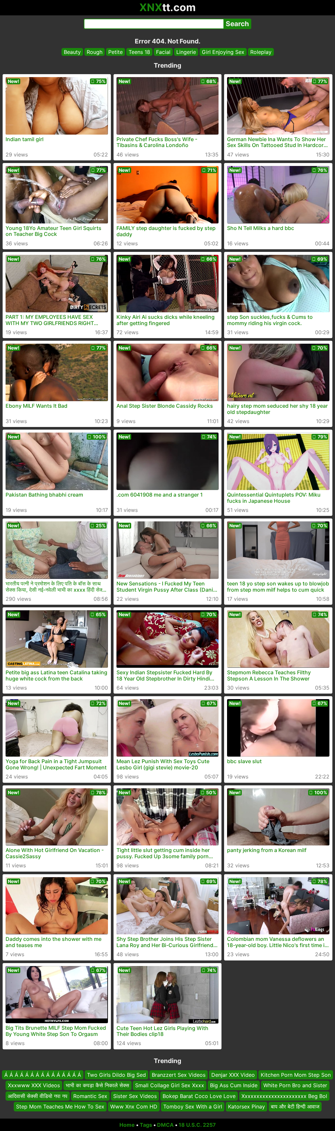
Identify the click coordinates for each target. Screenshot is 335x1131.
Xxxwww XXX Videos (34, 1085)
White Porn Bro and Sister (295, 1085)
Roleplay (261, 52)
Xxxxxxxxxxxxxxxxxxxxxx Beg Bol (284, 1095)
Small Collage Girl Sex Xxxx (169, 1085)
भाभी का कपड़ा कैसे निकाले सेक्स (97, 1085)
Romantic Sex (90, 1095)
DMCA (165, 1125)
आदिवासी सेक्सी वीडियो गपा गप (37, 1095)
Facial (163, 52)
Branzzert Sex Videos (178, 1075)
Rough (94, 52)
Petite (115, 52)
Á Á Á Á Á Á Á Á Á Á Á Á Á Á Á (42, 1075)
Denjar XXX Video (233, 1075)
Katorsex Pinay (246, 1106)
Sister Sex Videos (135, 1095)
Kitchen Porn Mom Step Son (296, 1075)
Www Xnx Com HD (133, 1106)
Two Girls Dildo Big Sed (116, 1075)
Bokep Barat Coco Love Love (199, 1095)
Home (127, 1125)
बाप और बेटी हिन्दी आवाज (295, 1106)
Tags (146, 1125)
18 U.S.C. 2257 (197, 1125)
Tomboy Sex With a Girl (192, 1106)
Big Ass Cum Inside (233, 1085)
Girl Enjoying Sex (223, 52)
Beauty (72, 52)
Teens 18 (139, 52)
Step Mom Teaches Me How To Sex (60, 1106)
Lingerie (186, 52)
